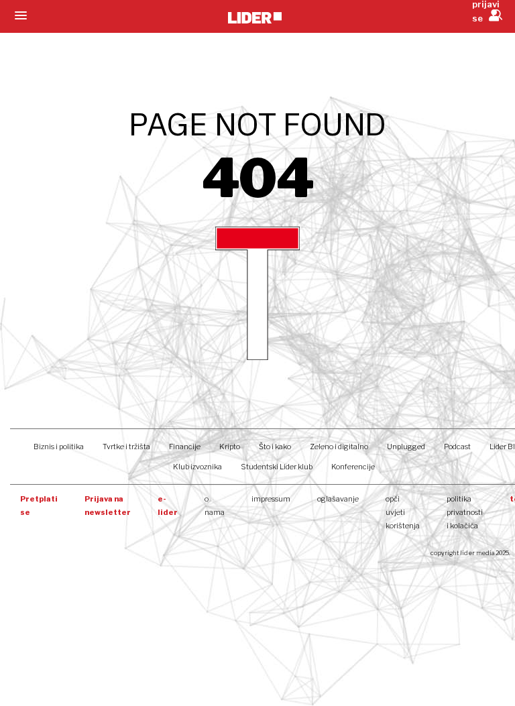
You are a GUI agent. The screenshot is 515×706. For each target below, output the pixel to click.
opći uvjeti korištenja (403, 512)
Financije (185, 446)
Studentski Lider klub (276, 466)
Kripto (229, 446)
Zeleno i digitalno (339, 446)
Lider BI (502, 446)
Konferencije (353, 466)
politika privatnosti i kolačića (465, 512)
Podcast (457, 446)
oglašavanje (338, 499)
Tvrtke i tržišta (126, 446)
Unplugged (406, 446)
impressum (270, 499)
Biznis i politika (59, 446)
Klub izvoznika (197, 466)
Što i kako (275, 446)
